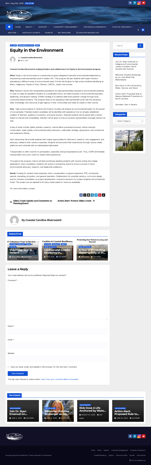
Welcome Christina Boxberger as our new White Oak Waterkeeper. (128, 77)
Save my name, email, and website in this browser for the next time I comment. (44, 367)
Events (63, 244)
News (37, 45)
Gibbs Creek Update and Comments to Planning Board (32, 202)
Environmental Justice (26, 45)
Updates (13, 247)
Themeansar (47, 455)
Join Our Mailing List (88, 33)
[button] (138, 30)
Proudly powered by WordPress (17, 455)
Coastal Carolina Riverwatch (31, 58)
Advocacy (21, 244)
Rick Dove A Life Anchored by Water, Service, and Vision (92, 410)
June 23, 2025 (122, 418)
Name (11, 326)
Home (18, 27)
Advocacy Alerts (31, 33)
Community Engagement (66, 27)
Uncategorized (15, 408)
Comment (12, 280)
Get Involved (64, 33)
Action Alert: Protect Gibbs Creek (74, 201)
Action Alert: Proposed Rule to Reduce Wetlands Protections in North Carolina (129, 96)
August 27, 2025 (88, 415)
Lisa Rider (27, 257)
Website (11, 353)
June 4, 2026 (16, 418)
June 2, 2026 (51, 418)
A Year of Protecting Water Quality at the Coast (92, 252)
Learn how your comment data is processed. (59, 379)
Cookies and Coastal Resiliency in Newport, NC (57, 252)
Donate (49, 33)
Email (11, 340)
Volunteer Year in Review (21, 251)
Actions (13, 45)
